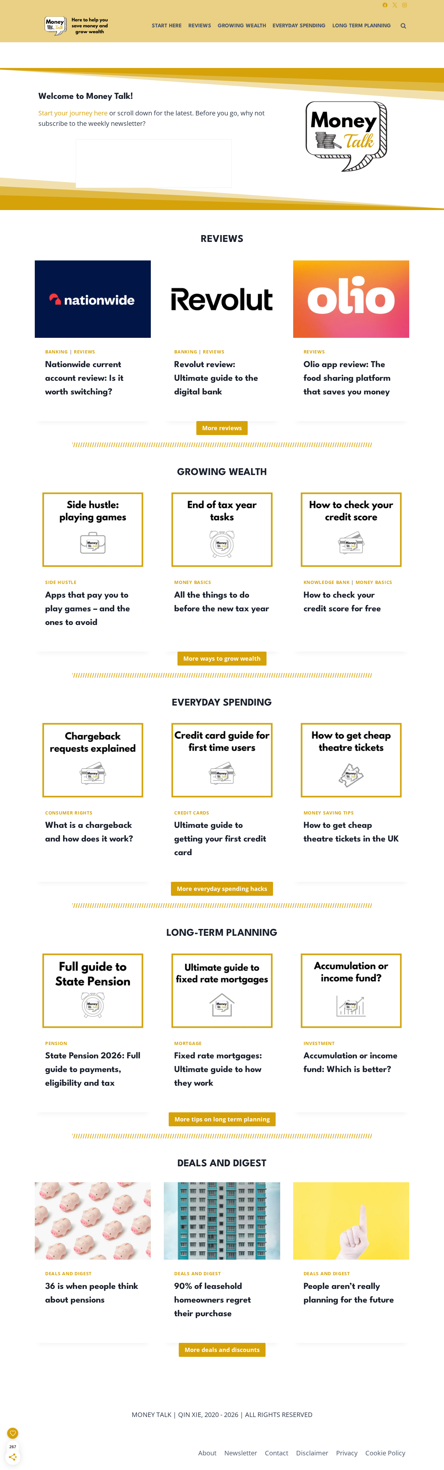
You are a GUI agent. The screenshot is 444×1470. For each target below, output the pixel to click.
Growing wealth (242, 26)
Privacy (347, 1453)
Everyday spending (299, 26)
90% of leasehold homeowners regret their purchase (212, 1300)
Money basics (192, 582)
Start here (167, 26)
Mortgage (188, 1043)
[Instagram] (404, 5)
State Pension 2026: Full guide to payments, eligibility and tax (92, 1070)
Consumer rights (69, 813)
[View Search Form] (403, 26)
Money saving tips (329, 813)
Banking (56, 352)
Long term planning (362, 26)
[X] (394, 5)
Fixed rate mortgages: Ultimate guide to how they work (218, 1070)
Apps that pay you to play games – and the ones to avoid (87, 609)
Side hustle (61, 582)
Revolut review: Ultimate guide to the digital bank (216, 378)
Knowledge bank (327, 582)
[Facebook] (385, 5)
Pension (56, 1043)
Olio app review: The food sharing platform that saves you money (347, 378)
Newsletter (240, 1453)
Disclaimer (312, 1453)
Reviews (200, 26)
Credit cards (191, 813)
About (207, 1453)
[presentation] (93, 299)
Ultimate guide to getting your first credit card (220, 839)
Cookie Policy (385, 1453)
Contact (276, 1453)
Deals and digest (68, 1273)
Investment (319, 1043)
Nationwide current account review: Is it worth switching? (84, 378)
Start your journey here (73, 113)
